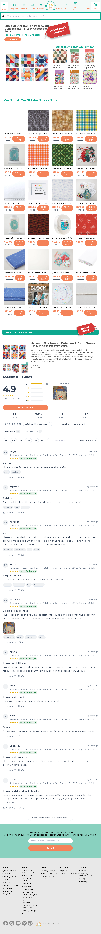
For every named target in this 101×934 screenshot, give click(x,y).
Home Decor (28, 883)
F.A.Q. (82, 879)
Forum (5, 879)
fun (54, 424)
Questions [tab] (33, 431)
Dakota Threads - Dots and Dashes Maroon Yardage (38, 238)
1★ (35, 440)
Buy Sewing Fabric (27, 879)
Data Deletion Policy (48, 877)
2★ (28, 440)
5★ (6, 440)
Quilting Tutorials (10, 885)
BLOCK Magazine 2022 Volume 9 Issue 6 (38, 307)
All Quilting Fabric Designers (30, 893)
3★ (21, 440)
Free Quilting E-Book (30, 912)
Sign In (63, 871)
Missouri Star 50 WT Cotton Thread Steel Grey (14, 168)
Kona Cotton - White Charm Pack (38, 203)
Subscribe (27, 875)
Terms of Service (49, 873)
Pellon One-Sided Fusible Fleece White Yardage (14, 203)
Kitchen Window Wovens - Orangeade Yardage (38, 168)
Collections (27, 897)
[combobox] (50, 16)
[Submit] (4, 16)
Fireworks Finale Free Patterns (30, 906)
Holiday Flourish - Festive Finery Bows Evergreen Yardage (62, 168)
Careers (6, 873)
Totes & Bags (28, 889)
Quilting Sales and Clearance (29, 871)
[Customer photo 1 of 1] (60, 393)
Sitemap (83, 882)
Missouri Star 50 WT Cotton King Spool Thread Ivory (14, 238)
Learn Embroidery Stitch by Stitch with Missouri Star (86, 203)
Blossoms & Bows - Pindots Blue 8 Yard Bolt (14, 273)
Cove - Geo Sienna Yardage (62, 133)
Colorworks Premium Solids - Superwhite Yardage (14, 133)
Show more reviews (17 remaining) (50, 817)
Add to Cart (18, 138)
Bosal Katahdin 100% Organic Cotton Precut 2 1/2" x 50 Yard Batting (62, 238)
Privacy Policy (48, 871)
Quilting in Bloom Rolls (62, 273)
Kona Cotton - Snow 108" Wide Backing (38, 273)
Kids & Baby (28, 886)
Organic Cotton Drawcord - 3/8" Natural (86, 307)
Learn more (11, 39)
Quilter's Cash (9, 871)
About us (7, 882)
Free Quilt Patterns (27, 901)
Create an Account (69, 873)
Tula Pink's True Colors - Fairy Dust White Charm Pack (62, 307)
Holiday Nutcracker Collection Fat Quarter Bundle (86, 168)
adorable (64, 424)
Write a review (26, 407)
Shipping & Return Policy (86, 874)
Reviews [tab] (12, 431)
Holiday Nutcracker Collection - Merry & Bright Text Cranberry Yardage (86, 238)
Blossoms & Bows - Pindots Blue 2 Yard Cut (14, 307)
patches (29, 424)
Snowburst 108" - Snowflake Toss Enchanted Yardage (62, 203)
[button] (4, 6)
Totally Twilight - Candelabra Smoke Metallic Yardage (38, 133)
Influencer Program (7, 892)
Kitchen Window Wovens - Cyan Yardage (86, 133)
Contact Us (85, 871)
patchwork (42, 424)
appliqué (78, 424)
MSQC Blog (8, 888)
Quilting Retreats (10, 876)
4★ (13, 440)
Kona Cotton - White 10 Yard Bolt (86, 273)
